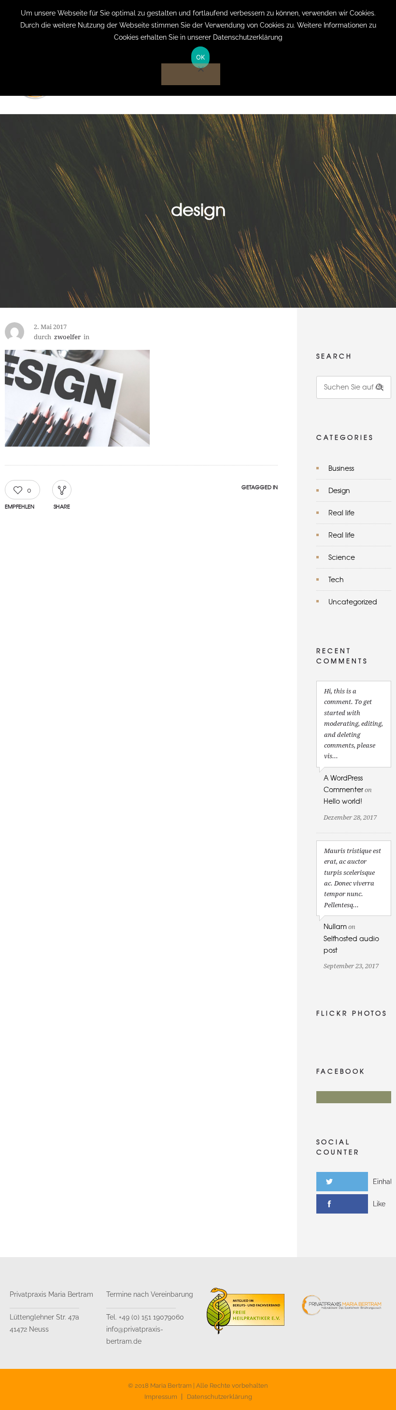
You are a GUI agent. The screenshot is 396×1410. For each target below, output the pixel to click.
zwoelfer (67, 337)
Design (339, 490)
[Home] (100, 101)
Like (379, 1204)
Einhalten (384, 1181)
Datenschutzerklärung (219, 1396)
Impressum (160, 1396)
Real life (341, 512)
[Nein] (190, 74)
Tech (336, 579)
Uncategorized (352, 601)
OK (200, 57)
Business (341, 468)
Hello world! (343, 801)
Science (341, 557)
